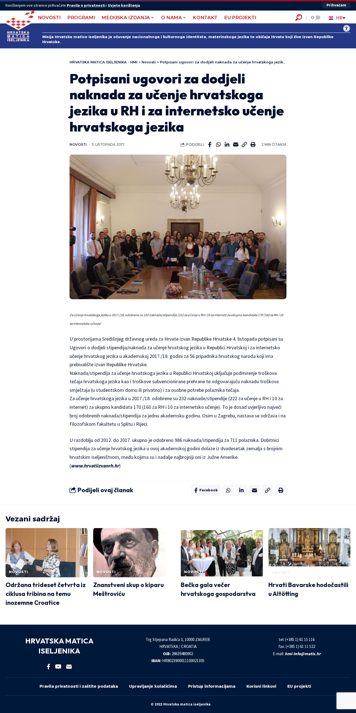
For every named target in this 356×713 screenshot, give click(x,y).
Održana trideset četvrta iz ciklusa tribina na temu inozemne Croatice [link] (46, 593)
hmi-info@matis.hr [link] (303, 653)
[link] (346, 28)
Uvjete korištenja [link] (124, 5)
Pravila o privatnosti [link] (86, 5)
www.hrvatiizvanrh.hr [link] (95, 465)
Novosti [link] (78, 144)
